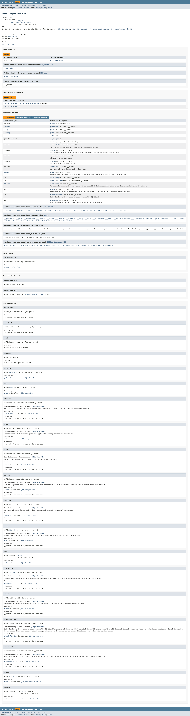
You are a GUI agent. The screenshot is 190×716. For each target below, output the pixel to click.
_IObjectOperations (63, 29)
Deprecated (29, 2)
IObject (43, 73)
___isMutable (70, 218)
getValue (53, 133)
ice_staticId (113, 210)
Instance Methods (23, 118)
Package (11, 2)
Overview (4, 2)
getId (52, 129)
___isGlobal (40, 218)
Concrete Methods (40, 118)
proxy (52, 172)
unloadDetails (55, 200)
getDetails (54, 127)
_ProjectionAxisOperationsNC (121, 29)
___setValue (18, 210)
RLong (6, 129)
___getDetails (9, 218)
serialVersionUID (56, 60)
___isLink (50, 218)
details (6, 76)
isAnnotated (54, 145)
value (11, 68)
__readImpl (38, 210)
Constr (20, 8)
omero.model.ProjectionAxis (21, 22)
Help (40, 2)
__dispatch (28, 210)
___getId (19, 218)
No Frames (31, 5)
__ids (6, 68)
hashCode (53, 136)
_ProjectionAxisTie (11, 103)
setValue (53, 181)
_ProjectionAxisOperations (99, 29)
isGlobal (53, 150)
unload (52, 189)
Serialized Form (8, 44)
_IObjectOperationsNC (79, 29)
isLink (52, 156)
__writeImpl (47, 210)
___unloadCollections (122, 218)
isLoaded (53, 161)
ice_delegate (54, 139)
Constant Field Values (12, 267)
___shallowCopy (98, 218)
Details (7, 127)
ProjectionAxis (13, 37)
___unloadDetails (137, 218)
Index (36, 2)
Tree (22, 2)
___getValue (8, 210)
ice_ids (82, 210)
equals (52, 123)
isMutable (53, 167)
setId (52, 178)
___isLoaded (59, 218)
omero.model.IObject (15, 21)
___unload (108, 218)
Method (26, 8)
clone (56, 210)
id (12, 76)
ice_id (69, 210)
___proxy (80, 218)
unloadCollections (56, 194)
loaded (16, 76)
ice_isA (97, 210)
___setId (88, 218)
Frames (24, 5)
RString (7, 133)
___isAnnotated (29, 218)
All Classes (42, 5)
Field (15, 8)
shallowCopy (54, 184)
